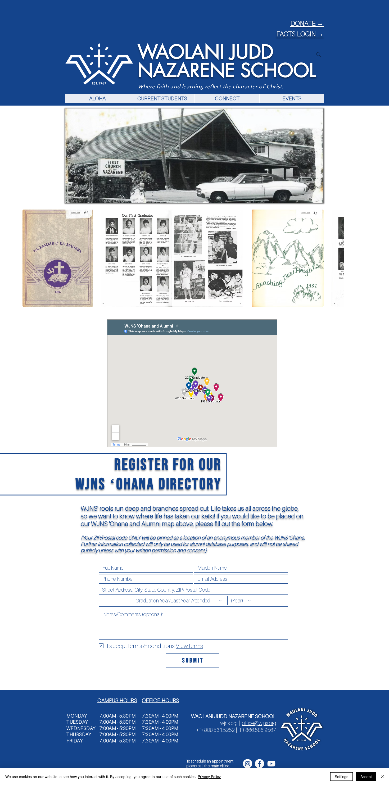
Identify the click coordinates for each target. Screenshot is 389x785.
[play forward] (337, 258)
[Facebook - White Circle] (259, 763)
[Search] (318, 54)
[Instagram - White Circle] (247, 763)
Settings (341, 776)
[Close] (382, 776)
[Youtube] (271, 763)
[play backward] (29, 258)
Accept (366, 776)
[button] (162, 98)
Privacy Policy (209, 776)
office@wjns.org (259, 723)
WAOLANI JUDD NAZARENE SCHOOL (227, 61)
